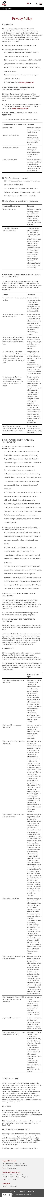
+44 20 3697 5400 (9, 1179)
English (5, 1195)
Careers (5, 1186)
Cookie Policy (12, 1191)
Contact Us (13, 1186)
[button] (40, 4)
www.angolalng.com (26, 82)
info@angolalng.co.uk (20, 108)
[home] (4, 3)
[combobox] (7, 1195)
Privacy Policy (31, 1191)
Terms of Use (22, 1191)
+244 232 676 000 (9, 1168)
